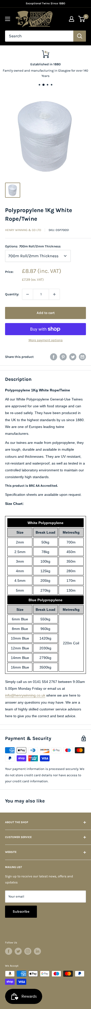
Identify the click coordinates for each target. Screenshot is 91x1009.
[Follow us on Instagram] (27, 951)
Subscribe (21, 911)
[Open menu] (7, 19)
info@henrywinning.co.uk (25, 695)
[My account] (71, 19)
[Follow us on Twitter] (18, 951)
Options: (33, 246)
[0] (82, 19)
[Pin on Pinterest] (63, 356)
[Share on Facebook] (53, 356)
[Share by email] (82, 356)
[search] (39, 36)
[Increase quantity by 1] (54, 294)
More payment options (46, 340)
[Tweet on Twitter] (72, 356)
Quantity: (12, 294)
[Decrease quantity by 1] (27, 294)
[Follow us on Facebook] (8, 951)
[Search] (79, 36)
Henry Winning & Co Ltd (23, 230)
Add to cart (46, 313)
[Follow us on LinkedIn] (37, 951)
